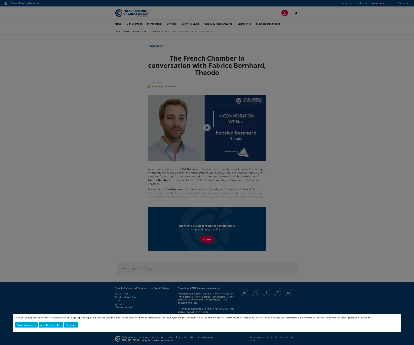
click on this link (363, 317)
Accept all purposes (26, 324)
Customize (71, 324)
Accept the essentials (50, 324)
